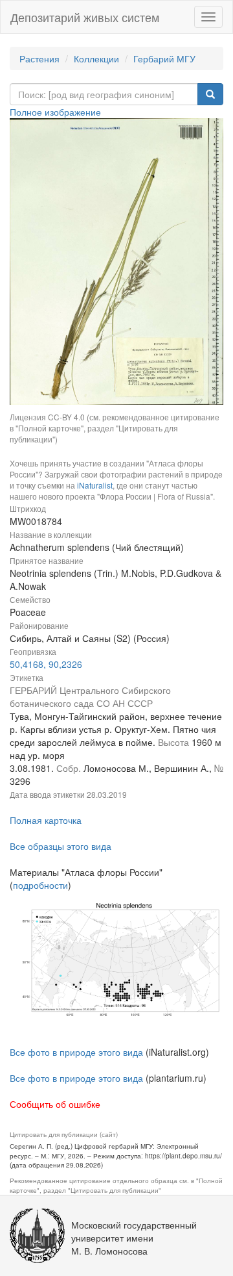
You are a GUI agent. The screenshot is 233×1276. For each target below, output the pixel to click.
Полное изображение (55, 111)
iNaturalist (95, 485)
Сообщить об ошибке (55, 1103)
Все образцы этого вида (60, 845)
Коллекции (96, 58)
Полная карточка (46, 819)
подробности (40, 884)
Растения (39, 58)
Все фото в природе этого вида (76, 1051)
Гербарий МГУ (164, 58)
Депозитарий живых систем (84, 16)
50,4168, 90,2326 (46, 663)
